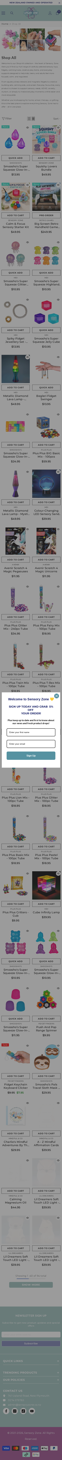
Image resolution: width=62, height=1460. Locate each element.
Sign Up (31, 755)
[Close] (56, 696)
